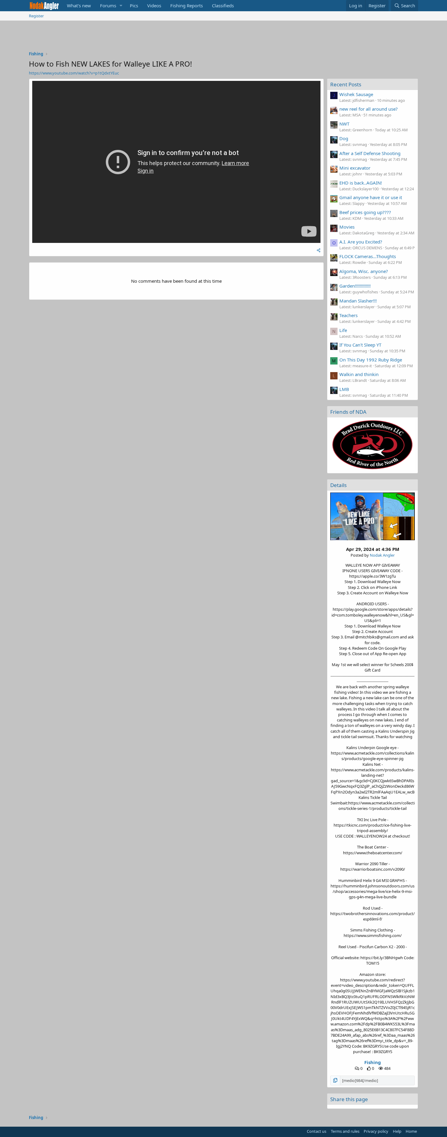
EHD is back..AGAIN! (360, 183)
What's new (79, 5)
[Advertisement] (223, 37)
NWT (344, 124)
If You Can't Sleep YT (360, 345)
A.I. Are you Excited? (360, 242)
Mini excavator (354, 168)
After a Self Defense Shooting (369, 153)
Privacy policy (376, 1131)
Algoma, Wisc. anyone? (363, 271)
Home (411, 1131)
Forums (108, 5)
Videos (154, 5)
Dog (343, 138)
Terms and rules (345, 1131)
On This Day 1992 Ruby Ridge (370, 360)
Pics (134, 5)
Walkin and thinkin (359, 374)
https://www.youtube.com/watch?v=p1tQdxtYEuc (74, 73)
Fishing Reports (186, 5)
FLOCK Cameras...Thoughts (367, 256)
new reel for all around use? (368, 109)
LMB (344, 389)
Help (397, 1131)
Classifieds (223, 5)
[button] (121, 5)
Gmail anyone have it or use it (370, 197)
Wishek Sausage (356, 94)
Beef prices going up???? (365, 212)
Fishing (372, 1062)
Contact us (316, 1131)
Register (36, 16)
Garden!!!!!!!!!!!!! (355, 286)
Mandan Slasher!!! (358, 301)
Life (343, 330)
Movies (347, 227)
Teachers (348, 315)
